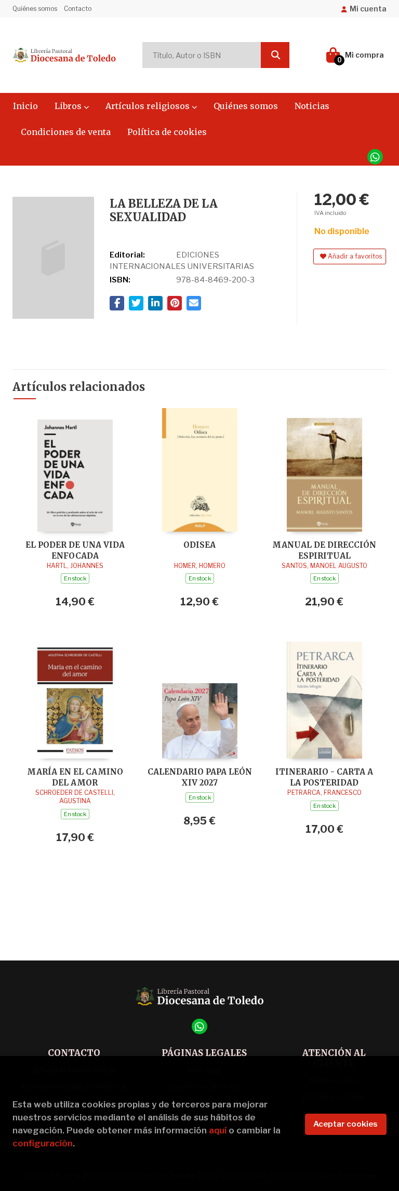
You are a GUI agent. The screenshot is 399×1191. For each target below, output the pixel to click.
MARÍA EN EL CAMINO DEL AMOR (75, 777)
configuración (42, 1143)
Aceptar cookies (345, 1124)
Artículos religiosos (148, 106)
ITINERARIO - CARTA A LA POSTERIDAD (324, 777)
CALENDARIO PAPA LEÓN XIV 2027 (200, 777)
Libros (69, 106)
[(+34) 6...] (375, 157)
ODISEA (199, 545)
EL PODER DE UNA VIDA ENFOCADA (75, 550)
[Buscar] (275, 55)
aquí (218, 1130)
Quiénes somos (34, 8)
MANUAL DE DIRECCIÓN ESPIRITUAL (324, 550)
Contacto (77, 8)
